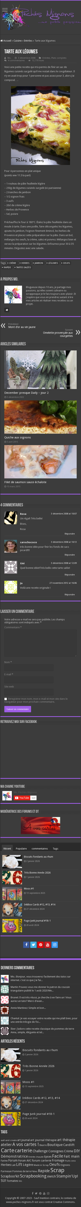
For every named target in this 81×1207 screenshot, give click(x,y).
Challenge (40, 1151)
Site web (9, 686)
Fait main (71, 1156)
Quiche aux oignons (17, 437)
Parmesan (6, 1171)
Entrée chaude (36, 1156)
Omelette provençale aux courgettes (58, 333)
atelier (6, 1144)
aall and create (9, 1140)
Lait (14, 1164)
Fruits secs (70, 1161)
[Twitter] (33, 945)
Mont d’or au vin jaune (21, 326)
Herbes (25, 263)
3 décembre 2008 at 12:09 (64, 563)
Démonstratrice (14, 1156)
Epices (48, 1156)
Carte (7, 1150)
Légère (28, 1165)
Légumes (53, 263)
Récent (7, 848)
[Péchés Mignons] (40, 16)
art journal (23, 1140)
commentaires (40, 848)
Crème (12, 263)
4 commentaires (16, 60)
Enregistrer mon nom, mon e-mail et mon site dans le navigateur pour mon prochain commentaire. (36, 700)
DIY (77, 1151)
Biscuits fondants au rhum (38, 856)
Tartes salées (23, 267)
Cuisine (18, 40)
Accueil (7, 40)
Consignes (56, 1151)
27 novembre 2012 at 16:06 (63, 583)
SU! (3, 1180)
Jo (21, 583)
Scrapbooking (33, 1176)
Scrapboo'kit (10, 1176)
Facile (57, 1156)
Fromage (58, 1160)
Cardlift (69, 1145)
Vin (20, 1181)
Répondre (70, 534)
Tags (55, 848)
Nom (8, 662)
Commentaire (13, 627)
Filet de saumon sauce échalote (25, 482)
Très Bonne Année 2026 (37, 872)
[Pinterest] (40, 945)
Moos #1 (29, 888)
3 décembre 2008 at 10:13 (64, 542)
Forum (12, 1160)
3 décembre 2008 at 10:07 (64, 513)
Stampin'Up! (67, 1176)
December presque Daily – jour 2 (26, 393)
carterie (23, 1150)
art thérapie (66, 1140)
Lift (19, 1164)
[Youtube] (47, 945)
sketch (51, 1176)
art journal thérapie (43, 1140)
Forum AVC (24, 1160)
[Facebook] (26, 945)
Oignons (65, 1164)
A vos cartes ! (25, 1144)
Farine (4, 1160)
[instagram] (55, 945)
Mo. (9, 58)
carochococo (28, 542)
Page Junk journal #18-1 (37, 920)
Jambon (39, 263)
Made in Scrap (41, 1165)
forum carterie (41, 1160)
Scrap (57, 1170)
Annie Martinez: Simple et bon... (28, 1007)
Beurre (43, 1145)
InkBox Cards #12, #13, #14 (39, 904)
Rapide (7, 267)
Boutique (55, 1145)
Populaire (21, 848)
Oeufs (66, 263)
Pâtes (34, 1171)
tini (22, 563)
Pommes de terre (21, 1171)
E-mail (8, 674)
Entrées (28, 40)
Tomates (12, 1181)
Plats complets (58, 58)
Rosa (23, 513)
